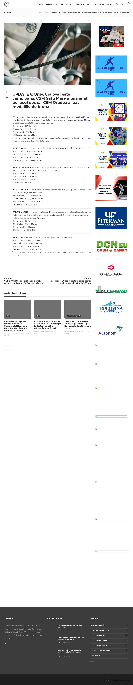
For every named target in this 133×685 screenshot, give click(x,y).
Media (89, 4)
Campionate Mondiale (109, 640)
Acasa (40, 12)
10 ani (22, 334)
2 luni (59, 642)
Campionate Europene (109, 635)
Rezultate (80, 4)
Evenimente (99, 4)
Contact (109, 4)
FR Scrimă (48, 4)
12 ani (52, 331)
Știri (46, 12)
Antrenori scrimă (109, 625)
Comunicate (109, 655)
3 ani (82, 331)
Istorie (59, 4)
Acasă (40, 4)
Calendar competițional (109, 630)
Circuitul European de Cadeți (109, 650)
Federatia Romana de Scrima (12, 334)
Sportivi (69, 4)
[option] (18, 318)
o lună (59, 630)
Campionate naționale (73, 316)
